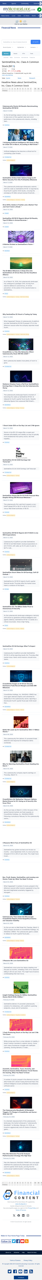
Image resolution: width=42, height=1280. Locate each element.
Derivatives (18, 199)
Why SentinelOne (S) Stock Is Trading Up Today (20, 314)
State (19, 16)
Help (23, 1252)
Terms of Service (15, 1260)
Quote (8, 78)
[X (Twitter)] (14, 1215)
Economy (18, 334)
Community (25, 3)
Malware (22, 628)
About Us (8, 1252)
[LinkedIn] (23, 1215)
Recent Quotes (7, 47)
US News (26, 16)
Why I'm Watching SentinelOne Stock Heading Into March (21, 765)
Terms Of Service (21, 1210)
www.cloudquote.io (21, 1204)
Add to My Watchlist (7, 75)
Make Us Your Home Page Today (13, 1236)
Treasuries (32, 57)
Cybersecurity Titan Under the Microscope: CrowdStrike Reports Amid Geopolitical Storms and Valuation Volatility (19, 919)
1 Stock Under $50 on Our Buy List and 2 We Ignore (21, 425)
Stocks (15, 53)
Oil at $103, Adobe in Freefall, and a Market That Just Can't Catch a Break (20, 206)
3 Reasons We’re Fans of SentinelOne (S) (17, 843)
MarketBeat (7, 250)
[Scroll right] (40, 3)
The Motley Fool (8, 157)
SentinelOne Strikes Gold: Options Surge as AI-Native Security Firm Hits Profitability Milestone (20, 179)
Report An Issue (31, 1252)
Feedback (21, 1277)
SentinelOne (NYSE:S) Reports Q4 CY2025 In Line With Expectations (20, 534)
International (24, 57)
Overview (6, 57)
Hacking (23, 199)
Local (13, 16)
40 (38, 89)
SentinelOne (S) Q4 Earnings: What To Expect (19, 646)
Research (32, 78)
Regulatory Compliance (20, 1014)
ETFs (23, 53)
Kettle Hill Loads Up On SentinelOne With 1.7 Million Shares (21, 731)
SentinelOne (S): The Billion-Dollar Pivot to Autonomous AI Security (18, 608)
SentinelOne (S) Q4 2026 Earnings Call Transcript (16, 461)
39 (35, 89)
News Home (5, 16)
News (4, 3)
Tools (31, 53)
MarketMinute (7, 196)
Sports (14, 3)
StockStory (7, 125)
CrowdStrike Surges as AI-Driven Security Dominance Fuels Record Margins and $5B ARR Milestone (20, 686)
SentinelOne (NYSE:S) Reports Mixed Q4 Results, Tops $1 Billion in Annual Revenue (20, 219)
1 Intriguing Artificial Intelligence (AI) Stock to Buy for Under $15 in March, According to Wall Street (21, 143)
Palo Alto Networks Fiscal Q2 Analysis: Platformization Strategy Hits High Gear (17, 1155)
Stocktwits (7, 512)
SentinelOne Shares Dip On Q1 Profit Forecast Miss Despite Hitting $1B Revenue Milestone (21, 496)
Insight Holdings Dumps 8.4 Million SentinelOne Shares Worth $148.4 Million (20, 996)
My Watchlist (20, 47)
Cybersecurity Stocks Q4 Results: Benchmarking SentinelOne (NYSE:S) (20, 107)
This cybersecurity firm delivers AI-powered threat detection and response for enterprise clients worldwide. (20, 741)
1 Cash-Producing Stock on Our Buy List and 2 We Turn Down (20, 1033)
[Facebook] (19, 1215)
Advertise (16, 1252)
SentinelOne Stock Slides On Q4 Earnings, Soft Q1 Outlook (20, 573)
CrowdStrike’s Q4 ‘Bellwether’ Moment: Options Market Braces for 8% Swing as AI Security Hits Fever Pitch (20, 801)
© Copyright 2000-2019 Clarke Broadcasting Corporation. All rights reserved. (21, 1265)
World (34, 16)
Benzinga (7, 589)
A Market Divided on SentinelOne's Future (18, 244)
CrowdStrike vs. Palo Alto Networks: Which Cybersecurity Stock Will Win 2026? (18, 353)
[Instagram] (28, 1215)
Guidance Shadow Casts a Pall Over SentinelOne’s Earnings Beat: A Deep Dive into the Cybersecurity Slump (21, 386)
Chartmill (6, 213)
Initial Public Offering (24, 296)
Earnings (17, 407)
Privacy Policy (32, 1208)
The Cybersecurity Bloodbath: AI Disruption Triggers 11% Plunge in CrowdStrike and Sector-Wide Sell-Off (20, 1112)
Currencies (17, 57)
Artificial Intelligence (11, 160)
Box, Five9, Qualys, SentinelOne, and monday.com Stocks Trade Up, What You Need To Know (21, 878)
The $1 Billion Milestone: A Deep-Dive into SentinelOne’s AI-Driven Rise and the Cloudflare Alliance (20, 273)
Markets (6, 53)
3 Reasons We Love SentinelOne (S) (15, 960)
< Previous (5, 89)
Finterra (6, 293)
